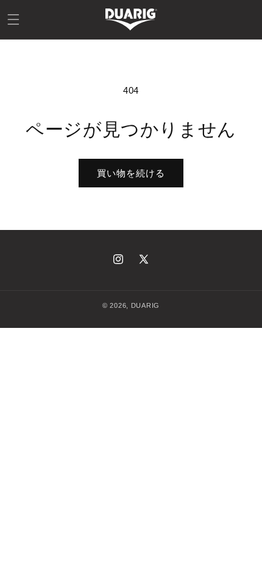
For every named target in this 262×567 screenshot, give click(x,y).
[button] (13, 19)
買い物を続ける (131, 173)
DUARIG (145, 305)
